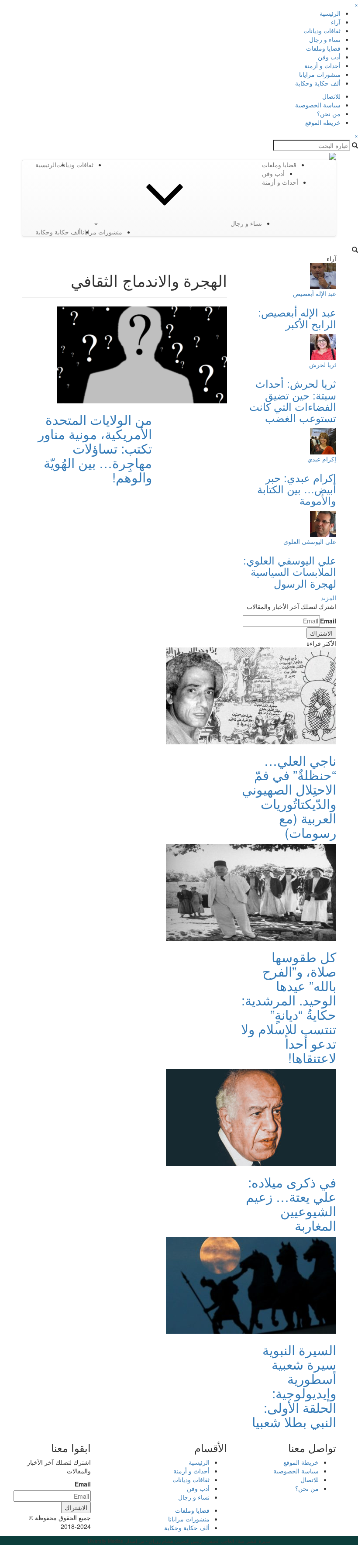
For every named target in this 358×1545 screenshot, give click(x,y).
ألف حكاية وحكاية (318, 83)
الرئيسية (330, 13)
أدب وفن (329, 56)
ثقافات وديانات (322, 30)
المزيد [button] (328, 597)
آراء (336, 21)
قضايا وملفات (323, 48)
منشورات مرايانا (320, 74)
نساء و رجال (325, 39)
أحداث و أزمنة (322, 65)
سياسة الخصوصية (318, 104)
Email (328, 620)
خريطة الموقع (323, 122)
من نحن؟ (329, 113)
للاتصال (331, 96)
